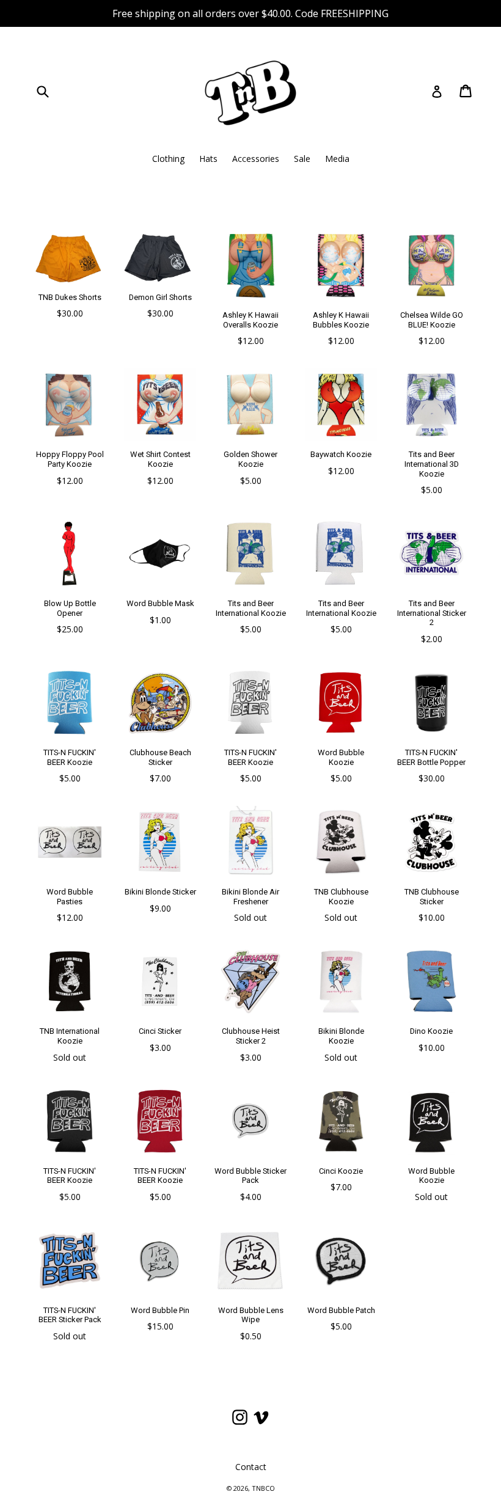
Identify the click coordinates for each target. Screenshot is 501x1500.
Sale (302, 158)
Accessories (255, 158)
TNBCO (263, 1488)
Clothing (168, 158)
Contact (250, 1467)
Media (337, 158)
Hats (208, 158)
